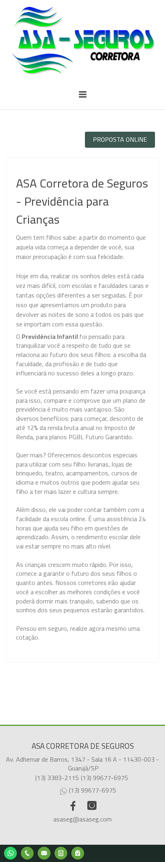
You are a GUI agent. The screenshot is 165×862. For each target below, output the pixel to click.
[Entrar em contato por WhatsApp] (10, 852)
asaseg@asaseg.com (82, 819)
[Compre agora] (77, 852)
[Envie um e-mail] (44, 852)
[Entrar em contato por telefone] (27, 853)
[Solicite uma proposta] (60, 852)
